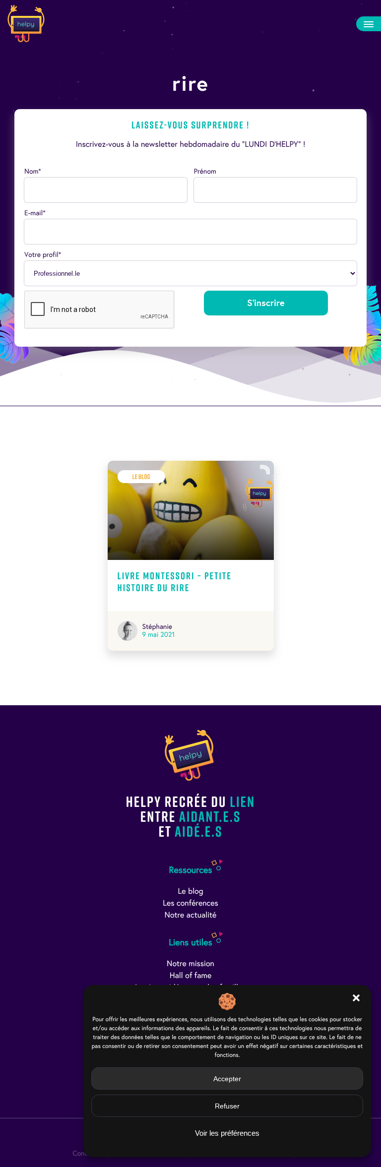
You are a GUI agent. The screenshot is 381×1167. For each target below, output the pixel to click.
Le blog (190, 891)
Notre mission (190, 964)
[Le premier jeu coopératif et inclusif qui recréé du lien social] (26, 23)
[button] (356, 998)
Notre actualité (191, 915)
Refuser (227, 1106)
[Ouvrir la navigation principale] (368, 23)
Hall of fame (191, 976)
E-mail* (35, 213)
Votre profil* (42, 254)
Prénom (205, 171)
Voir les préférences (227, 1133)
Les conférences (190, 903)
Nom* (32, 171)
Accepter (227, 1079)
